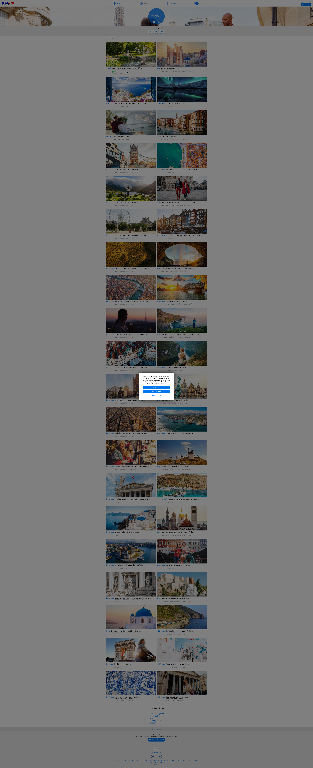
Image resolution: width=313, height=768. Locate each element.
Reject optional (157, 391)
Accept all (156, 387)
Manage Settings (156, 395)
